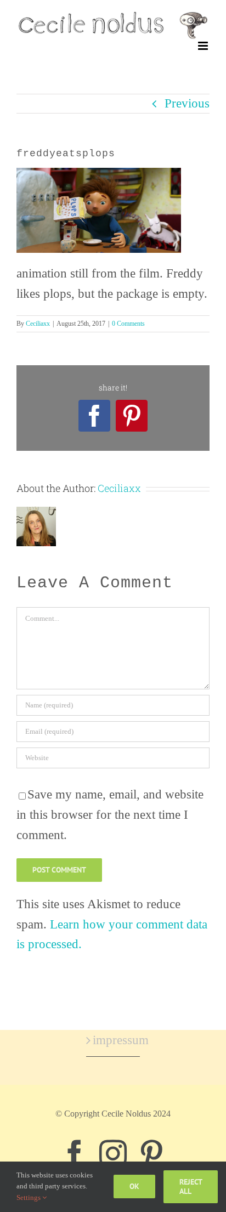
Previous (187, 103)
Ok (134, 1186)
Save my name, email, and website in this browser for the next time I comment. (110, 815)
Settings (29, 1197)
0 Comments (128, 323)
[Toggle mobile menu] (204, 46)
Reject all (190, 1186)
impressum (113, 1040)
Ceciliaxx (38, 323)
